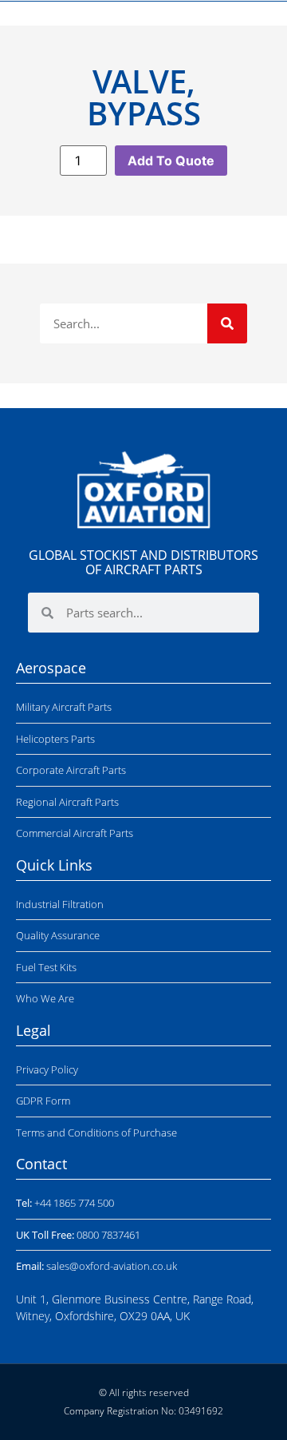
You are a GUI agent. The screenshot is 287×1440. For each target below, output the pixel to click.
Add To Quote (171, 161)
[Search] (227, 323)
